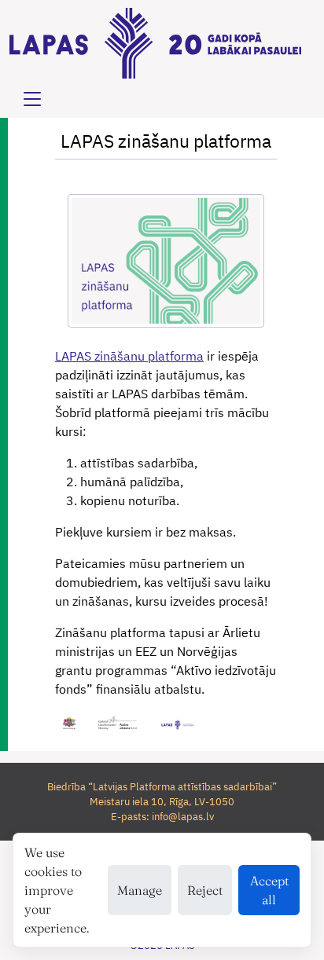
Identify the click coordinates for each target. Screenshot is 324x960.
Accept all (269, 890)
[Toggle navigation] (32, 98)
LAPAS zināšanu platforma (129, 356)
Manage (139, 890)
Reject (205, 890)
